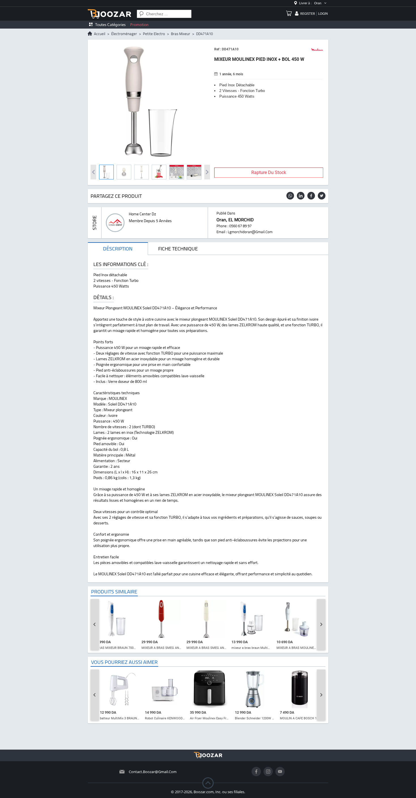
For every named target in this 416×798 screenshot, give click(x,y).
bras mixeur (180, 33)
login (323, 13)
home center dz (142, 214)
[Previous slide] (95, 624)
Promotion (139, 24)
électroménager (124, 33)
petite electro (154, 33)
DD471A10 (204, 33)
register (307, 13)
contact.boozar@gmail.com (153, 771)
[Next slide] (321, 624)
